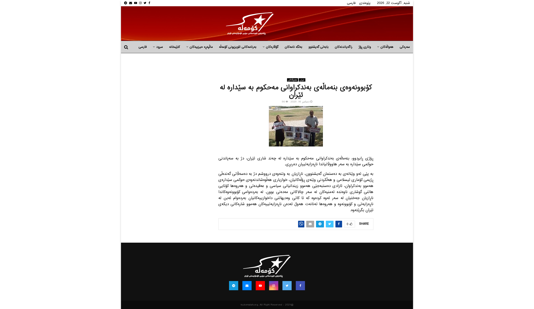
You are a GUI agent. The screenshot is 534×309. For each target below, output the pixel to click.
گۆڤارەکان (272, 46)
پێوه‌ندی (364, 3)
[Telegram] (233, 285)
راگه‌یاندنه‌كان (343, 46)
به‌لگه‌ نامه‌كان (293, 46)
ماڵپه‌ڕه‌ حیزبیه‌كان (201, 46)
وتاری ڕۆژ (365, 46)
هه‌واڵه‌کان (386, 46)
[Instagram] (273, 285)
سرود (159, 46)
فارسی (351, 3)
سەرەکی (405, 46)
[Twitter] (287, 285)
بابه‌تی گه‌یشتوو (319, 46)
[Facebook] (300, 285)
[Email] (247, 285)
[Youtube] (260, 285)
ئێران (302, 80)
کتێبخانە (174, 46)
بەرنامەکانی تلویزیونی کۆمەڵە (237, 46)
